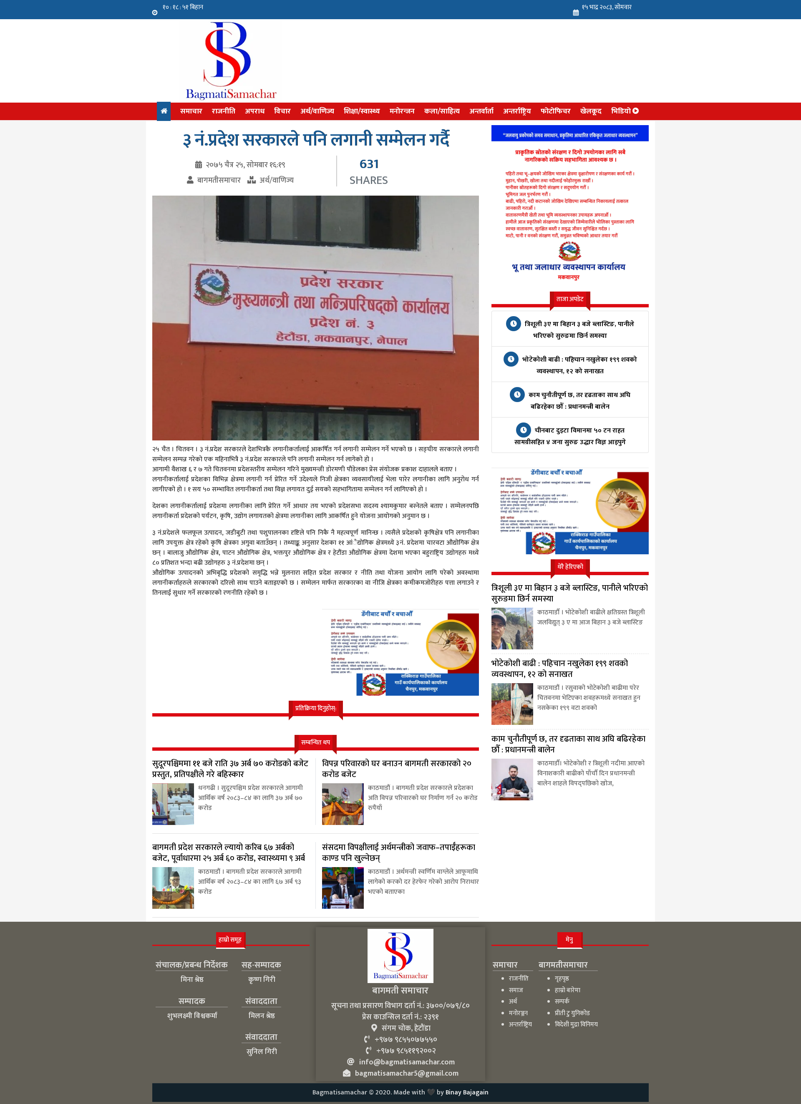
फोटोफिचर (556, 111)
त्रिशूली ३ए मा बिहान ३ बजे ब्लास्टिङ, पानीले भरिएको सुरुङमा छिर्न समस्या (578, 330)
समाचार (191, 111)
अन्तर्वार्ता (481, 111)
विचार (282, 111)
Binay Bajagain (467, 1092)
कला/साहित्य (442, 111)
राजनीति (223, 111)
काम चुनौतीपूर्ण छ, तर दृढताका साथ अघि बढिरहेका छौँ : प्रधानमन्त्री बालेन (578, 401)
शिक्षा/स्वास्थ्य (362, 111)
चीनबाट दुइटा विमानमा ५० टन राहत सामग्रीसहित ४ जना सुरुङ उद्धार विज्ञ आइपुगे (570, 436)
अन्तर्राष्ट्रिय (517, 111)
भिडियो (621, 111)
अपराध (254, 111)
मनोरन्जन (402, 111)
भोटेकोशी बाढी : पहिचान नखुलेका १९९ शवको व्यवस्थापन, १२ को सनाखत (579, 365)
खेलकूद (591, 111)
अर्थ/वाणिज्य (317, 111)
